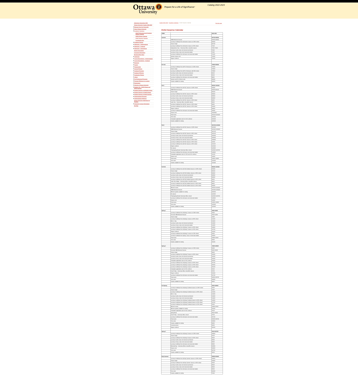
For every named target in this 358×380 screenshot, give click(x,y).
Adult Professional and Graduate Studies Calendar (144, 34)
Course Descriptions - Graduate (142, 60)
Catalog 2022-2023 (163, 22)
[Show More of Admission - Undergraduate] (133, 44)
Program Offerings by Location (142, 81)
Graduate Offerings (139, 73)
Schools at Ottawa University (141, 85)
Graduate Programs (139, 70)
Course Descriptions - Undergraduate (143, 58)
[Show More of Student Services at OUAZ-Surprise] (133, 94)
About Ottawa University (140, 29)
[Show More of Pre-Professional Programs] (133, 79)
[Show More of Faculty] (133, 64)
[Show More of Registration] (133, 83)
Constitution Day (140, 40)
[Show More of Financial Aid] (133, 66)
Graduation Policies (139, 75)
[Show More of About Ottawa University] (133, 29)
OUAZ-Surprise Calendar (142, 38)
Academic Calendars (139, 31)
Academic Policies (138, 42)
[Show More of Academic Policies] (133, 42)
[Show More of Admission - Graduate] (133, 46)
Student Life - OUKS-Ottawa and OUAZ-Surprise (142, 88)
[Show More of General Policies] (133, 68)
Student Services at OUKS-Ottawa (142, 92)
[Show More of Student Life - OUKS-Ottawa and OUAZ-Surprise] (133, 87)
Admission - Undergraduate (141, 44)
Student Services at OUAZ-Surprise (142, 94)
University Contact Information (141, 103)
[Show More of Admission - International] (133, 48)
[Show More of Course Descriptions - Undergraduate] (133, 58)
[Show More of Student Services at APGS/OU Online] (133, 90)
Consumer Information (139, 52)
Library (136, 77)
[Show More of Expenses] (133, 62)
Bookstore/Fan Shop (139, 54)
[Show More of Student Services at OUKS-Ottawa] (133, 92)
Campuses (136, 56)
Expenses (136, 62)
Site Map (136, 105)
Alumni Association (139, 50)
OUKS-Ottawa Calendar (141, 36)
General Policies (138, 68)
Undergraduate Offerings (140, 98)
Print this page (218, 23)
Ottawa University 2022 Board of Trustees (142, 101)
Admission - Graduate (139, 46)
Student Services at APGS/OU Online (143, 90)
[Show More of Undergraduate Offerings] (133, 98)
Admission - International (140, 48)
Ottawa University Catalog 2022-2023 (143, 25)
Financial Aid (137, 66)
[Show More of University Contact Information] (133, 103)
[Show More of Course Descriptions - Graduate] (133, 60)
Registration (137, 83)
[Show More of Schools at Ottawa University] (133, 85)
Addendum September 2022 (141, 23)
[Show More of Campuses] (133, 56)
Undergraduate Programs (140, 96)
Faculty (136, 64)
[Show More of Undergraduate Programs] (133, 96)
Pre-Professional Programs (140, 79)
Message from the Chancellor (141, 27)
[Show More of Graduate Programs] (133, 70)
